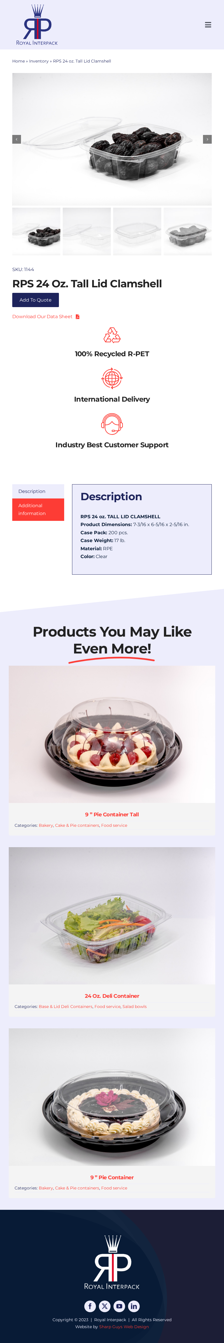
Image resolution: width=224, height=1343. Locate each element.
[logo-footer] (112, 1235)
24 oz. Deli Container (112, 996)
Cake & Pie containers (77, 825)
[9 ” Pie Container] (112, 1032)
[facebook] (90, 1306)
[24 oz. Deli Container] (112, 851)
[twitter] (105, 1306)
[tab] (38, 491)
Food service (114, 825)
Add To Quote (36, 300)
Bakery (46, 825)
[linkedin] (134, 1306)
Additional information (32, 509)
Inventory (39, 61)
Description (32, 491)
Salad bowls (135, 1006)
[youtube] (119, 1306)
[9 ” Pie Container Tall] (112, 669)
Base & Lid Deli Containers (65, 1006)
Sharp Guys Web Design (124, 1326)
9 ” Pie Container (112, 1177)
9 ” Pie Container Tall (112, 814)
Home (18, 61)
